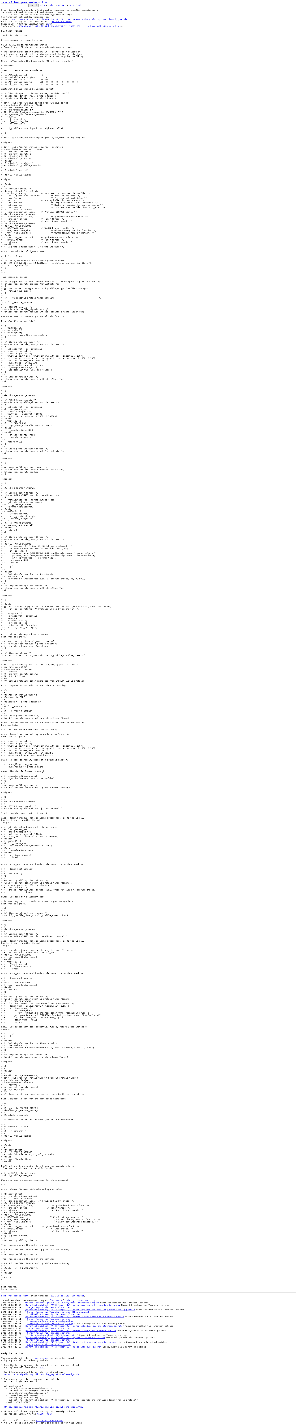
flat (52, 1300)
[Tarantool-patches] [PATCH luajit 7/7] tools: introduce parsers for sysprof (71, 1342)
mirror (62, 5)
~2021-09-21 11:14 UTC (62, 1296)
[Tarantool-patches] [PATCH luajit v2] (50, 1323)
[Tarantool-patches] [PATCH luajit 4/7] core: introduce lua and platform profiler (74, 1326)
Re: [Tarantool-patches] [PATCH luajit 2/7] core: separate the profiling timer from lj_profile (69, 19)
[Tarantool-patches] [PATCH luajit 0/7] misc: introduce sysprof (60, 1303)
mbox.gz (71, 1300)
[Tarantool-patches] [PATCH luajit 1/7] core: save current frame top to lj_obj (72, 1305)
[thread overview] (61, 21)
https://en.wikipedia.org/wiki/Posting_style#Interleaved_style (41, 1374)
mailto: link (44, 1414)
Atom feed (75, 5)
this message (40, 1358)
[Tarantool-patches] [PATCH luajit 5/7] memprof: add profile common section (70, 1330)
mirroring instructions (49, 1420)
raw (49, 24)
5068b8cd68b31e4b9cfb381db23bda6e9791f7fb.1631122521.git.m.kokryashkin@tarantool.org (70, 26)
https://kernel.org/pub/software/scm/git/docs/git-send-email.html (43, 1407)
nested (59, 1300)
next (3, 1296)
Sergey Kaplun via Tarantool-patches (49, 1307)
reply (25, 1296)
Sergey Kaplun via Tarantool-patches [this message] (58, 1312)
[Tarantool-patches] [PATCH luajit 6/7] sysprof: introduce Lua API (65, 1337)
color (51, 5)
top (93, 1300)
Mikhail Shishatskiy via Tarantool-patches (55, 1314)
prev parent (14, 1296)
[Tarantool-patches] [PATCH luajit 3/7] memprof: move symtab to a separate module (74, 1316)
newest (80, 1296)
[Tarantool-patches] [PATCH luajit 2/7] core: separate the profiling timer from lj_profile (80, 1310)
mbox (42, 1367)
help (42, 5)
